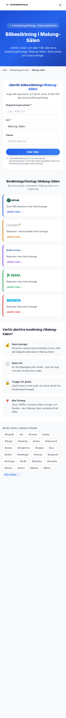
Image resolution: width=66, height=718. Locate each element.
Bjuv (51, 447)
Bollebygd (23, 454)
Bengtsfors (24, 447)
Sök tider (33, 152)
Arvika (36, 441)
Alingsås (9, 434)
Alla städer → (11, 474)
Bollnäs (38, 454)
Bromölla (52, 461)
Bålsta (47, 468)
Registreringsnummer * (19, 105)
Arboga (9, 441)
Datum (9, 135)
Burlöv (21, 468)
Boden (8, 454)
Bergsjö (39, 447)
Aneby (46, 434)
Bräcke (8, 468)
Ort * (8, 120)
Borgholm (53, 454)
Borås (23, 461)
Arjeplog (22, 441)
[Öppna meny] (60, 5)
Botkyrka (37, 461)
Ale (21, 434)
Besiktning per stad (19, 70)
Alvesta (33, 434)
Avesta (8, 447)
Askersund (51, 441)
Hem (5, 70)
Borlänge (10, 461)
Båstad (34, 468)
